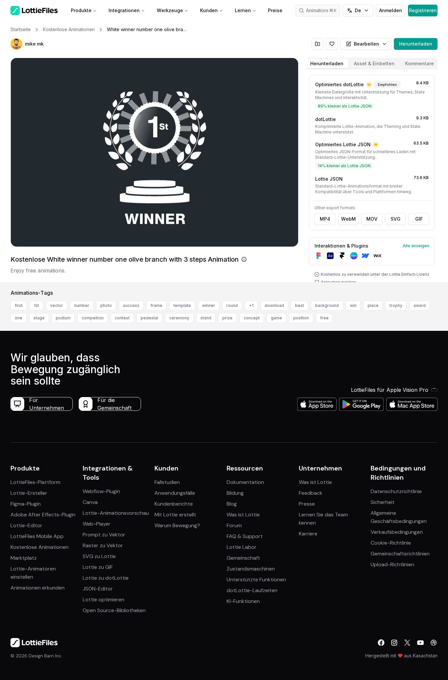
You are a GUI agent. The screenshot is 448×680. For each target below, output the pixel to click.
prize (227, 317)
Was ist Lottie (243, 514)
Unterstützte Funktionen (256, 579)
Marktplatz (23, 557)
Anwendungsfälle (174, 493)
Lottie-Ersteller (28, 493)
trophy (396, 305)
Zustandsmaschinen (251, 568)
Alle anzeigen (416, 245)
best (299, 305)
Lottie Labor (241, 547)
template (182, 305)
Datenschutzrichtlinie (396, 491)
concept (252, 317)
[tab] (327, 63)
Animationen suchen (323, 10)
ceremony (179, 317)
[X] (407, 643)
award (420, 305)
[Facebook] (381, 643)
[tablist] (372, 64)
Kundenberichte (173, 503)
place (373, 305)
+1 (251, 305)
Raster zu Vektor (103, 545)
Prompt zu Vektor (104, 534)
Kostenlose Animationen (39, 547)
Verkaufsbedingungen (397, 532)
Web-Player (97, 523)
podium (63, 317)
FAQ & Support (245, 536)
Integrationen (124, 10)
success (131, 305)
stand (205, 317)
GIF (419, 219)
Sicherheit (383, 502)
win (353, 305)
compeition (93, 317)
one (18, 317)
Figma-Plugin (25, 503)
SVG (395, 219)
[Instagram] (394, 643)
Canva (90, 502)
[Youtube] (420, 643)
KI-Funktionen (243, 601)
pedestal (149, 317)
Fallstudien (167, 482)
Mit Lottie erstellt (175, 514)
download (274, 305)
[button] (16, 44)
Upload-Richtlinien (392, 564)
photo (106, 305)
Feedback (310, 493)
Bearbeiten (366, 44)
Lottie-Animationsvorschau (116, 513)
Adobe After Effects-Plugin (42, 514)
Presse (307, 503)
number (81, 305)
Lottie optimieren (103, 599)
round (232, 305)
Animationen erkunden (37, 587)
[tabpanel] (372, 177)
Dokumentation (245, 482)
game (276, 317)
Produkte (81, 10)
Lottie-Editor (26, 525)
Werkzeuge (170, 10)
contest (122, 317)
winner (208, 305)
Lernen (243, 10)
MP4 (325, 219)
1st (36, 305)
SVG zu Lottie (99, 556)
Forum (234, 525)
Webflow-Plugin (101, 491)
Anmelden (390, 10)
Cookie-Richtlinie (391, 542)
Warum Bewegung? (177, 525)
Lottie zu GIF (98, 567)
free (324, 317)
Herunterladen (415, 44)
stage (39, 317)
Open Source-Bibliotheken (114, 610)
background (327, 305)
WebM (348, 219)
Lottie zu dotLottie (106, 577)
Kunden (209, 10)
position (301, 317)
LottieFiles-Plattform (35, 482)
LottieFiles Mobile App (37, 536)
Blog (232, 503)
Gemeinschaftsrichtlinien (400, 553)
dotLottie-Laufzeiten (252, 590)
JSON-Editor (98, 588)
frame (156, 305)
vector (56, 305)
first (19, 305)
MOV (371, 219)
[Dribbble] (434, 643)
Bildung (235, 493)
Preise (275, 10)
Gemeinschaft (243, 557)
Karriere (308, 533)
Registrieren (423, 10)
